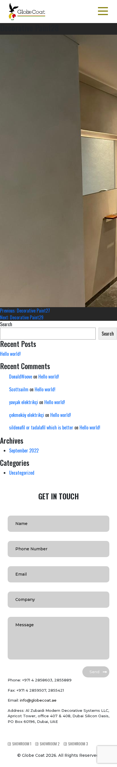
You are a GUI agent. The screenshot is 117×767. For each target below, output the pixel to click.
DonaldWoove (20, 376)
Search (6, 324)
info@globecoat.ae (38, 700)
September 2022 (24, 450)
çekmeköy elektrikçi (26, 415)
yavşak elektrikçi (23, 402)
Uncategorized (21, 472)
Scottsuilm (18, 389)
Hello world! (10, 353)
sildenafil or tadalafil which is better (41, 427)
